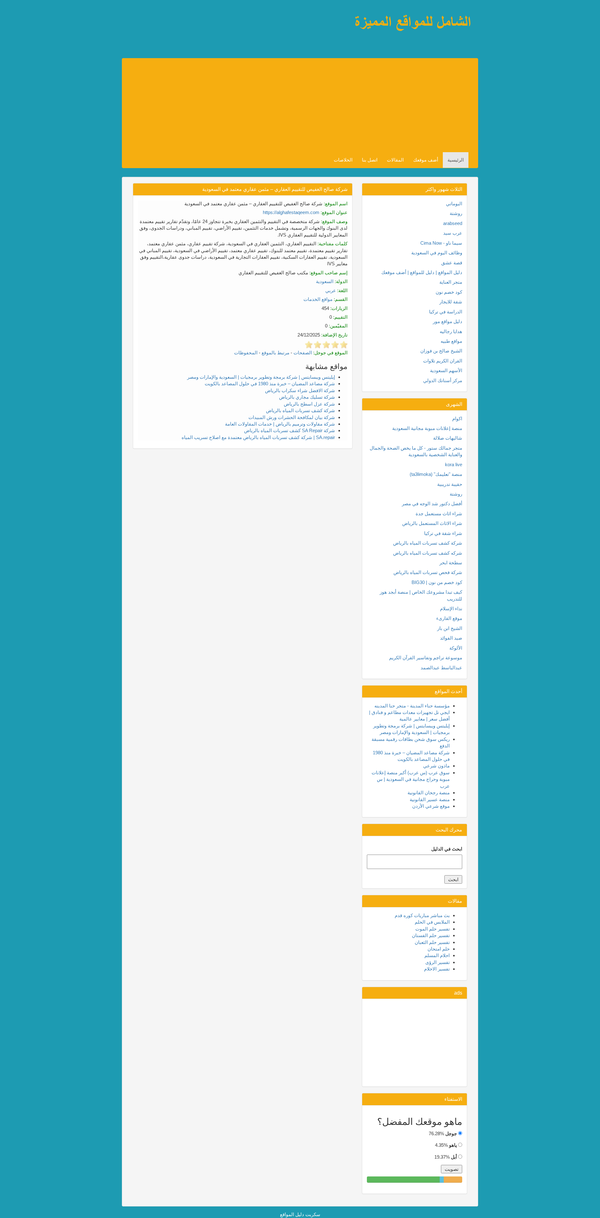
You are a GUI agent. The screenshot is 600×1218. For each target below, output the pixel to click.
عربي (330, 290)
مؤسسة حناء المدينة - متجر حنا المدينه (412, 705)
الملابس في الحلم (432, 922)
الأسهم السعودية (446, 370)
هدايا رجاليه (451, 331)
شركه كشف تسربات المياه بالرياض (427, 553)
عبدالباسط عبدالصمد (441, 667)
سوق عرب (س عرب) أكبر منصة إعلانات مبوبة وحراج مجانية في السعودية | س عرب (411, 779)
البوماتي (454, 203)
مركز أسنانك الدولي (442, 380)
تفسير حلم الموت (432, 928)
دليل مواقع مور (447, 321)
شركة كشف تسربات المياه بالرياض (300, 410)
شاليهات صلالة (447, 438)
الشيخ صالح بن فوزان (441, 350)
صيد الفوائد (451, 638)
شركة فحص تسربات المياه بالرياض (427, 572)
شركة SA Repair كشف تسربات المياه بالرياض (289, 430)
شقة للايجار (450, 301)
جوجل (451, 1133)
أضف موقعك (425, 159)
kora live (453, 464)
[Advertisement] (295, 105)
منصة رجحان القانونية (429, 792)
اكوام (457, 418)
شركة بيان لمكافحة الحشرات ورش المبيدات (291, 417)
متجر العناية (450, 282)
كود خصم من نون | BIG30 (437, 582)
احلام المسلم (437, 955)
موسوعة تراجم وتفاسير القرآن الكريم (425, 657)
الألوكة (455, 648)
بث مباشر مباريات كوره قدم (422, 915)
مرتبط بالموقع (275, 352)
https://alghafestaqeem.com (291, 212)
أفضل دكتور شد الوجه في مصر (432, 503)
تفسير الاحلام (437, 968)
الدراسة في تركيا (445, 311)
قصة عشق (451, 262)
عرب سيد (452, 233)
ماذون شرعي (436, 765)
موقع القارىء (449, 618)
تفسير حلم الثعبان (432, 942)
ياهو (453, 1145)
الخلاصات (343, 159)
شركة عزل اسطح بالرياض (309, 404)
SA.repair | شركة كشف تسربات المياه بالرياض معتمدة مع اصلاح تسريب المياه (258, 437)
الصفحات (302, 352)
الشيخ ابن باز (449, 628)
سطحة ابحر (450, 562)
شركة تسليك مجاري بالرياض (307, 397)
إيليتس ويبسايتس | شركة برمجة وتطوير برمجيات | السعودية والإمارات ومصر (261, 377)
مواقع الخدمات (317, 299)
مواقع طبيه (451, 341)
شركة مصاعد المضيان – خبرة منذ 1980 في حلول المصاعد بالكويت (270, 383)
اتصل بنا (370, 159)
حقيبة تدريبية (449, 484)
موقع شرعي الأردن (431, 806)
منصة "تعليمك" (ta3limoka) (436, 474)
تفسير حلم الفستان (431, 935)
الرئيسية (456, 159)
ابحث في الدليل (446, 848)
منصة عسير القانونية (430, 799)
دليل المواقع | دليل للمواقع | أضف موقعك (421, 272)
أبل (454, 1157)
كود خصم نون (449, 292)
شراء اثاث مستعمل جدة (439, 513)
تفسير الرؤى (437, 962)
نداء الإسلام (451, 608)
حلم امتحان (439, 948)
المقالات (395, 159)
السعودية (324, 281)
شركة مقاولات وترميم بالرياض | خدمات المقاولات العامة (280, 424)
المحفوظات (246, 352)
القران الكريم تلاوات (442, 360)
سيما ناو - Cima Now (441, 243)
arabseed (452, 223)
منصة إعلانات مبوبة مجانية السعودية (427, 428)
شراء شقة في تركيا (443, 533)
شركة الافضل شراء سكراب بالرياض (300, 390)
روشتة (456, 213)
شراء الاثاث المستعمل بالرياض (432, 523)
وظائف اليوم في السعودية (436, 252)
